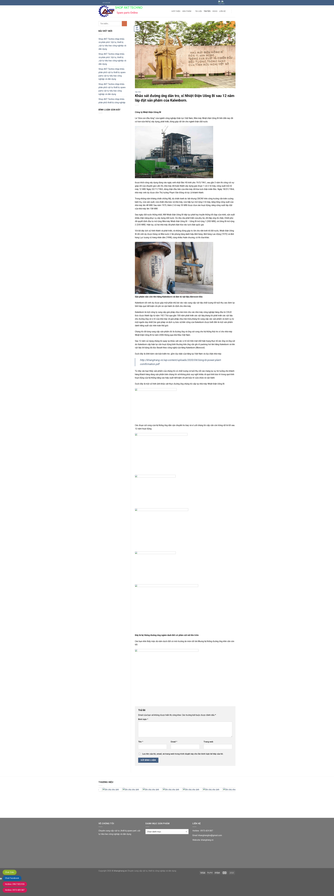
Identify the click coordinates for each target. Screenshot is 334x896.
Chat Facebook (12, 878)
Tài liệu (198, 11)
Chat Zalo (9, 872)
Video (214, 11)
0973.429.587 (206, 830)
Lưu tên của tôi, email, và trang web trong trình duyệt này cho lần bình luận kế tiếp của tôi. (182, 754)
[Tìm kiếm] (234, 11)
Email (174, 742)
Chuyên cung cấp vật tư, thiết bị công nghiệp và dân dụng (151, 871)
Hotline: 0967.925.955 (15, 884)
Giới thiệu (175, 11)
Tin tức (207, 11)
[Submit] (124, 23)
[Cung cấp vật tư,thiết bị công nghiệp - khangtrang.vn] (133, 11)
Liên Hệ (222, 11)
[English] (219, 2)
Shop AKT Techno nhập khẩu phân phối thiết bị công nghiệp (112, 101)
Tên (140, 742)
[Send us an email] (234, 3)
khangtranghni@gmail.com (210, 835)
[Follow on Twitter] (231, 3)
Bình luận (143, 719)
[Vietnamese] (223, 2)
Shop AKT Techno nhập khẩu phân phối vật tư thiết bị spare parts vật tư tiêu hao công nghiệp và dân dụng (112, 74)
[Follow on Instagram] (229, 3)
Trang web (208, 742)
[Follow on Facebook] (227, 3)
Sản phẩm (186, 11)
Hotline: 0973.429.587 (15, 890)
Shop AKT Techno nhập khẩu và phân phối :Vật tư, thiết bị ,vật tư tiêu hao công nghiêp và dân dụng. (112, 44)
